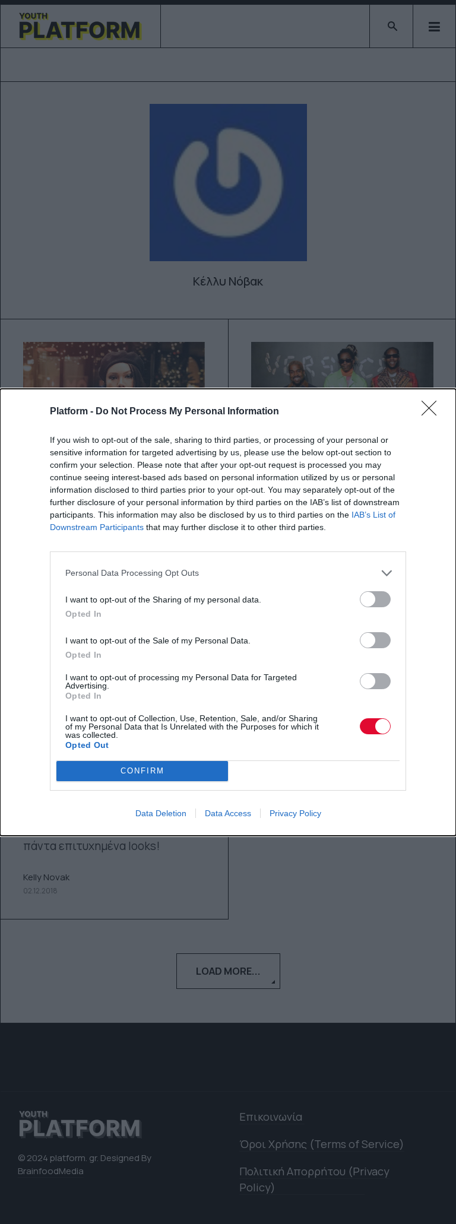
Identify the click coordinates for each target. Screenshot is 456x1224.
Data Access (228, 813)
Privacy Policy (295, 813)
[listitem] (228, 573)
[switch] (375, 599)
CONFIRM (142, 770)
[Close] (433, 412)
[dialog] (228, 612)
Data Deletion (160, 813)
